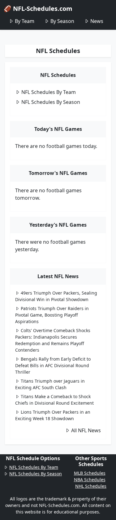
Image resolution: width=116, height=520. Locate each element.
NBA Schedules (89, 479)
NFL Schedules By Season (50, 102)
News (96, 21)
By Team (24, 21)
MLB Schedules (89, 473)
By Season (62, 21)
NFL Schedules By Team (48, 92)
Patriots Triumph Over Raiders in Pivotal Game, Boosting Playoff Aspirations (52, 314)
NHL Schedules (90, 486)
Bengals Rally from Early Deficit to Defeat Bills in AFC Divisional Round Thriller (53, 365)
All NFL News (86, 430)
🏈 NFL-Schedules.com (38, 8)
